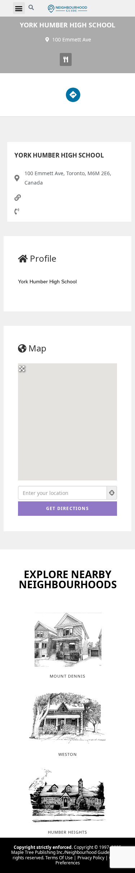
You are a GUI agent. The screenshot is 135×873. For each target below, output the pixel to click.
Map (37, 348)
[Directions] (73, 95)
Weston (67, 754)
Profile (43, 258)
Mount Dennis (67, 676)
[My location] (112, 493)
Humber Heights (67, 832)
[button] (19, 8)
